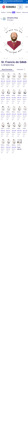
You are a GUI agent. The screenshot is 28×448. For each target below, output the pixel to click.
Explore (3, 12)
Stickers (18, 12)
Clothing (11, 12)
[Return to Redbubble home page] (9, 7)
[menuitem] (3, 12)
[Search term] (20, 6)
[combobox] (20, 7)
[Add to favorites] (22, 61)
